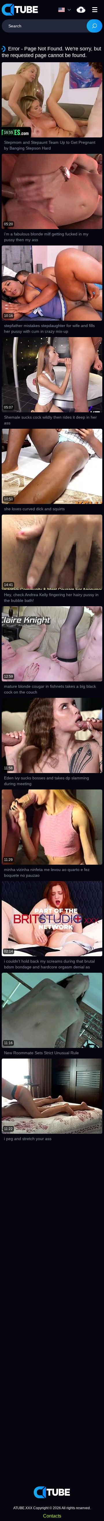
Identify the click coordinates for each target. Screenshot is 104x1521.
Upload (81, 10)
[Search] (94, 26)
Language (66, 9)
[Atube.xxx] (20, 10)
